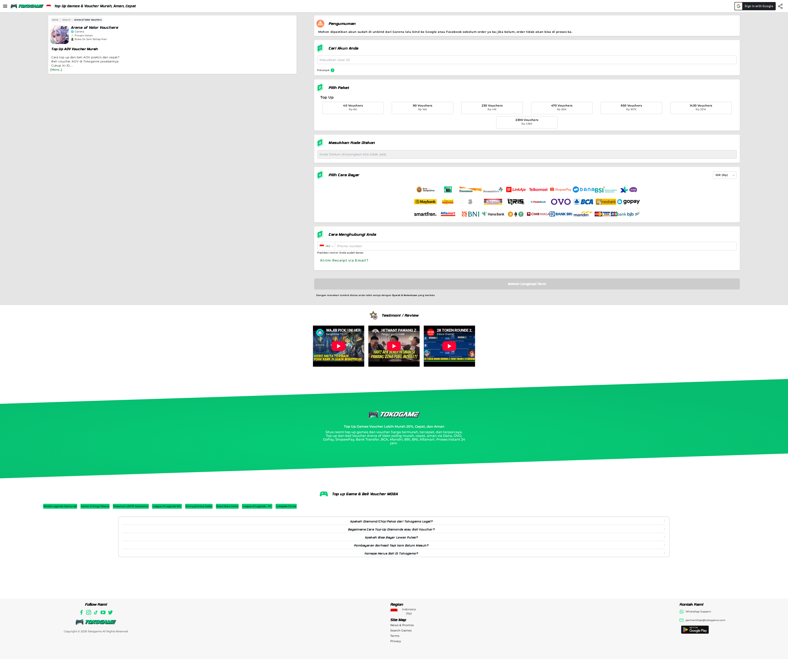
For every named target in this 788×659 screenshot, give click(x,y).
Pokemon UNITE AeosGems (130, 506)
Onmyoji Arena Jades (199, 506)
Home (55, 19)
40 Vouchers (353, 107)
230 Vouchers (492, 107)
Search (66, 19)
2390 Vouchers (526, 121)
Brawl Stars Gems (227, 506)
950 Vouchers (631, 107)
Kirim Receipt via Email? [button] (344, 260)
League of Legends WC (167, 506)
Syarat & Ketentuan (404, 295)
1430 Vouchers (701, 107)
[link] (55, 20)
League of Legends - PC (257, 506)
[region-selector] (48, 6)
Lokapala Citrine (286, 506)
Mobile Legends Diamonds (60, 506)
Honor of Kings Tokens (95, 506)
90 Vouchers (422, 107)
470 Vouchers (562, 107)
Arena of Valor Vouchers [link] (88, 19)
